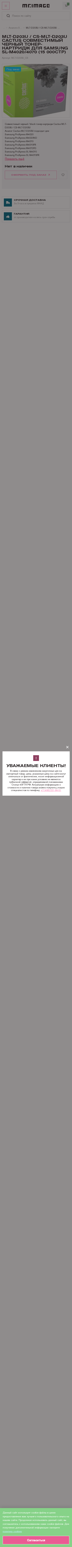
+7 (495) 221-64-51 (51, 790)
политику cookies (12, 1531)
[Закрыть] (67, 747)
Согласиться (36, 1540)
